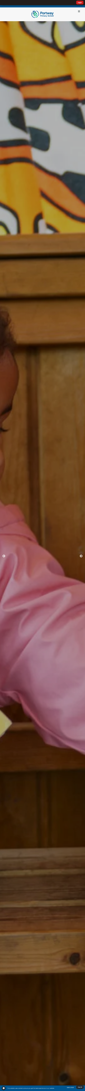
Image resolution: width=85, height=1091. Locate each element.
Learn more (70, 1087)
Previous (4, 556)
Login (80, 3)
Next (81, 556)
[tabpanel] (42, 556)
